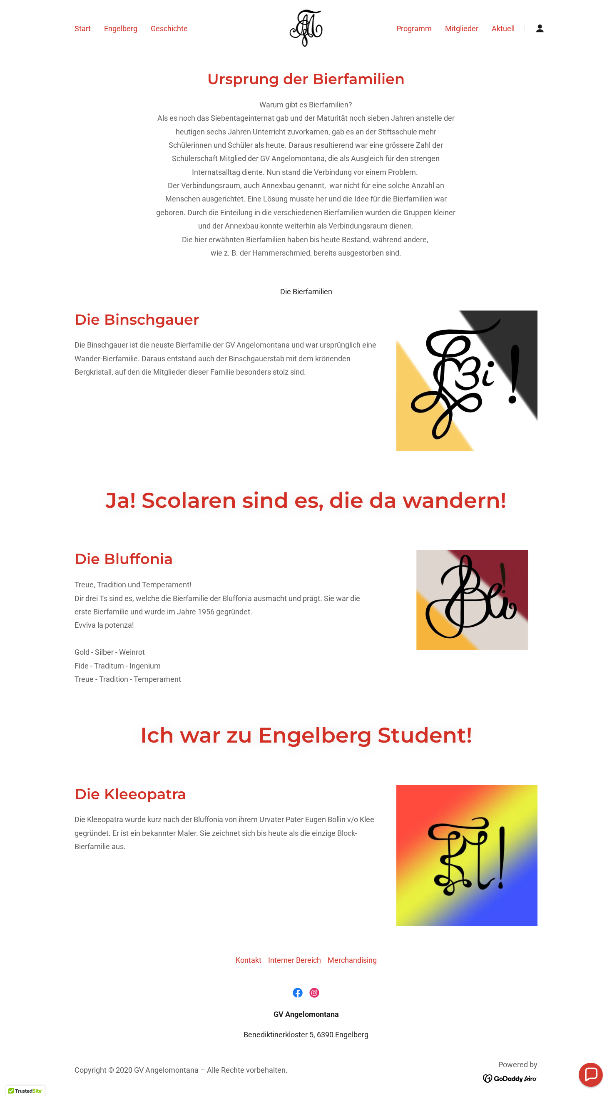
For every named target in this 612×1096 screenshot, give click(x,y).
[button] (540, 28)
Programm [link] (414, 28)
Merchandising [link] (352, 960)
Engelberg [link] (120, 28)
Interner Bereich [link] (294, 960)
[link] (306, 27)
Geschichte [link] (169, 28)
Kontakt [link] (248, 960)
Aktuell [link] (503, 28)
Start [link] (83, 28)
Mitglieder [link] (461, 28)
